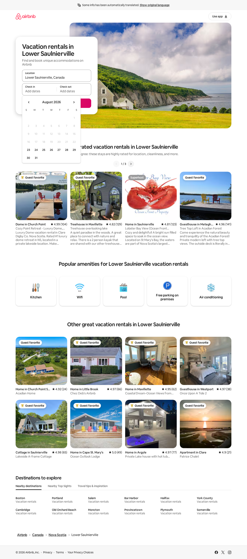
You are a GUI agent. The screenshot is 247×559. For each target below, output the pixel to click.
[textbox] (39, 91)
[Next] (131, 164)
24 (36, 150)
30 (28, 158)
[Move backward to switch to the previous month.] (29, 102)
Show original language (154, 5)
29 (74, 150)
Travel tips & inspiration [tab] (93, 486)
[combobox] (56, 77)
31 (36, 158)
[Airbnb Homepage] (26, 16)
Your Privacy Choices (81, 552)
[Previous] (116, 164)
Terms (60, 552)
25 (43, 150)
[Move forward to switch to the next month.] (74, 102)
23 (28, 150)
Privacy (47, 552)
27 (59, 150)
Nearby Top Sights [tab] (59, 486)
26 (51, 150)
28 (66, 150)
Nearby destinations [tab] (29, 486)
